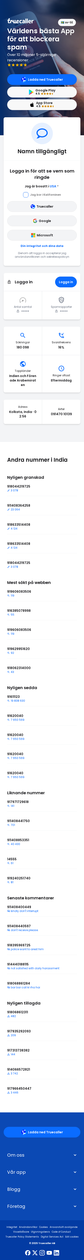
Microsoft (45, 235)
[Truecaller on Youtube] (49, 1253)
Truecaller (45, 206)
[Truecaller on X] (35, 1253)
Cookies (43, 1227)
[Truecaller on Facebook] (27, 1253)
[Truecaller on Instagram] (42, 1253)
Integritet (11, 1227)
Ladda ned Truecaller (45, 79)
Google (45, 221)
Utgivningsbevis (40, 1231)
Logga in (66, 282)
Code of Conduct (61, 1231)
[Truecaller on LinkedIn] (56, 1253)
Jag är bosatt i (40, 186)
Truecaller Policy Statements (22, 1236)
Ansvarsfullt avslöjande (64, 1227)
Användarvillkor (28, 1227)
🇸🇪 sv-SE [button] (67, 22)
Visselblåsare (21, 1231)
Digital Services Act (52, 1236)
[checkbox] (42, 1155)
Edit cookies (72, 1236)
